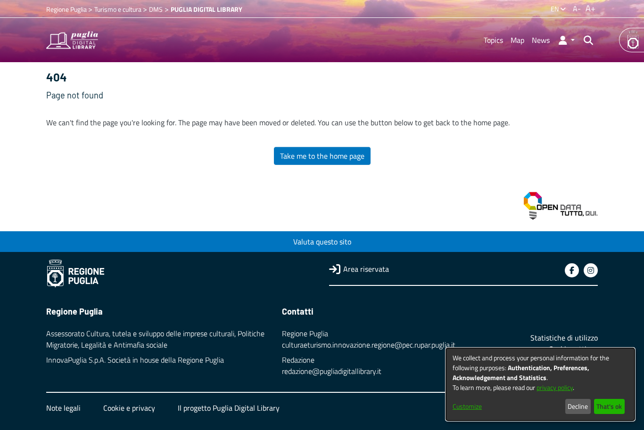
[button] (565, 40)
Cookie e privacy (129, 408)
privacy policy (555, 387)
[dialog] (540, 384)
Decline (578, 406)
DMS (156, 9)
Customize (467, 406)
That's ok (609, 406)
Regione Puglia (67, 9)
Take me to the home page (322, 156)
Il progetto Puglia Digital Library (229, 408)
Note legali (63, 408)
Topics (493, 40)
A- (577, 8)
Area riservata (366, 269)
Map (517, 40)
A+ (590, 8)
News (541, 40)
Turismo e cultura (118, 9)
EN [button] (555, 9)
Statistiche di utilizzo (564, 337)
